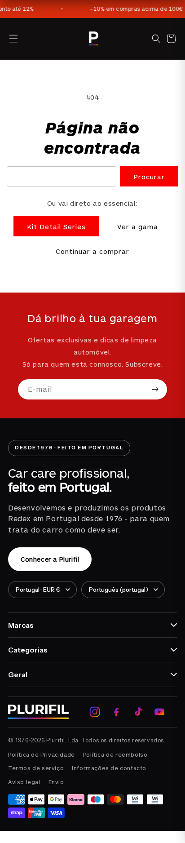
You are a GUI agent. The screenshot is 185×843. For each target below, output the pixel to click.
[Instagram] (95, 712)
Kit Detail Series (56, 226)
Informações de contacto (109, 768)
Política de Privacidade (41, 754)
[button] (13, 39)
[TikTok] (138, 712)
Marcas (21, 625)
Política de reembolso (115, 754)
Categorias (28, 649)
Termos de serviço (36, 768)
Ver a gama (137, 226)
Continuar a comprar (92, 251)
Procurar (149, 177)
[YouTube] (159, 712)
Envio (56, 781)
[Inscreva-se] (155, 389)
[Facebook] (116, 712)
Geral (17, 674)
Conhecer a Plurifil (50, 559)
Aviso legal (24, 781)
